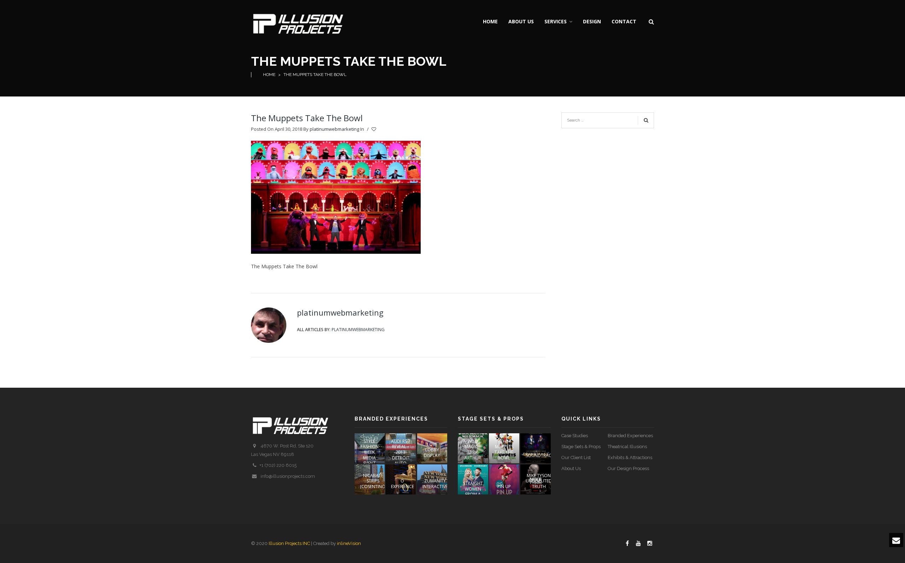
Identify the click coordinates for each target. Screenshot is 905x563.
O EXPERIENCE (402, 483)
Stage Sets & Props (581, 446)
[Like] (374, 129)
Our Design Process (628, 468)
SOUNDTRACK (540, 455)
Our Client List (576, 457)
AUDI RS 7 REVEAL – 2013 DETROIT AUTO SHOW (400, 455)
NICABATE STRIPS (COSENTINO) (373, 481)
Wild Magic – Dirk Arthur (473, 449)
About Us (571, 468)
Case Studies (574, 435)
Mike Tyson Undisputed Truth (539, 481)
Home (269, 74)
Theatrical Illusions (627, 446)
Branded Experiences (630, 435)
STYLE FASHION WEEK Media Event (370, 452)
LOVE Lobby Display (432, 449)
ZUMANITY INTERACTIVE (435, 483)
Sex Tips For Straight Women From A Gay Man (473, 486)
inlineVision (349, 543)
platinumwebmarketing (334, 129)
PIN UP (504, 486)
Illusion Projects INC (289, 543)
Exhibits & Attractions (630, 457)
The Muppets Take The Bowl (307, 118)
